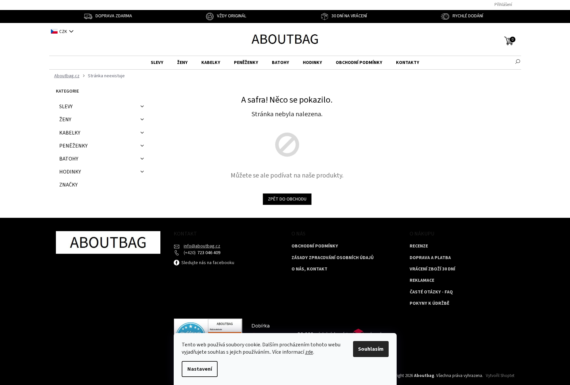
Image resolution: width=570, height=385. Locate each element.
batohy (68, 159)
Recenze (419, 246)
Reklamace (422, 280)
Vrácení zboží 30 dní (432, 269)
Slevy (66, 106)
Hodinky (70, 172)
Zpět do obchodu (287, 199)
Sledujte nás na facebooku (207, 262)
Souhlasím (371, 349)
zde (309, 352)
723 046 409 (208, 252)
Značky (68, 185)
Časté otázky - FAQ (431, 292)
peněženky (73, 146)
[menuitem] (157, 63)
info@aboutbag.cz (202, 246)
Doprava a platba (430, 258)
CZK (63, 32)
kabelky (69, 133)
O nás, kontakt (309, 269)
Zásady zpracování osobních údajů (332, 258)
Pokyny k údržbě (429, 303)
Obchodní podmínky (314, 246)
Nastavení (199, 369)
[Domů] (66, 76)
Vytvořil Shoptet (500, 376)
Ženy (65, 119)
